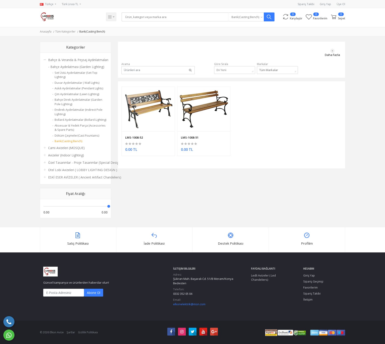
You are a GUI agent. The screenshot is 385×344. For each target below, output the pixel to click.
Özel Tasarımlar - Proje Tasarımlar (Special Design (84, 162)
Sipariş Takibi (306, 4)
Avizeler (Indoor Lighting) (66, 155)
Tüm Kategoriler (65, 31)
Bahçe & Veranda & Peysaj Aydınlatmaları (78, 60)
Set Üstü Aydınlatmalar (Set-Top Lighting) (76, 75)
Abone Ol (93, 293)
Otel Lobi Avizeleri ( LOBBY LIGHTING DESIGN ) (82, 170)
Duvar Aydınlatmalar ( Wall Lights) (77, 83)
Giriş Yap (325, 4)
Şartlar (71, 332)
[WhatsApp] (8, 335)
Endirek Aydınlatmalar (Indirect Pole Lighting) (78, 112)
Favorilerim (310, 287)
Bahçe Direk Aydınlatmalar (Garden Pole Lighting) (78, 102)
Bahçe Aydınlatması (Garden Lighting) (77, 67)
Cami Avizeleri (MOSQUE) (66, 148)
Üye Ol (341, 4)
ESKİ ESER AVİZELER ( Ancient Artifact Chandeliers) (84, 177)
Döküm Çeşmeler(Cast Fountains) (77, 135)
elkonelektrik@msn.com (189, 304)
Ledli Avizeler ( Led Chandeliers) (263, 277)
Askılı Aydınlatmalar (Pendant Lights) (79, 88)
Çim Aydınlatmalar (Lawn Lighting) (77, 94)
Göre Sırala (221, 64)
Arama (125, 64)
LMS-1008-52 (134, 137)
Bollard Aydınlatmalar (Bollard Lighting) (80, 120)
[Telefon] (8, 321)
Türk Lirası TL (70, 4)
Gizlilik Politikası (88, 332)
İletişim (308, 299)
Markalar (262, 64)
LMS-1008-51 (190, 137)
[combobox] (246, 16)
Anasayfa (45, 31)
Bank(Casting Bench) (92, 31)
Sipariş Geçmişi (313, 281)
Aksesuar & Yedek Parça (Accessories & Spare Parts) (80, 127)
